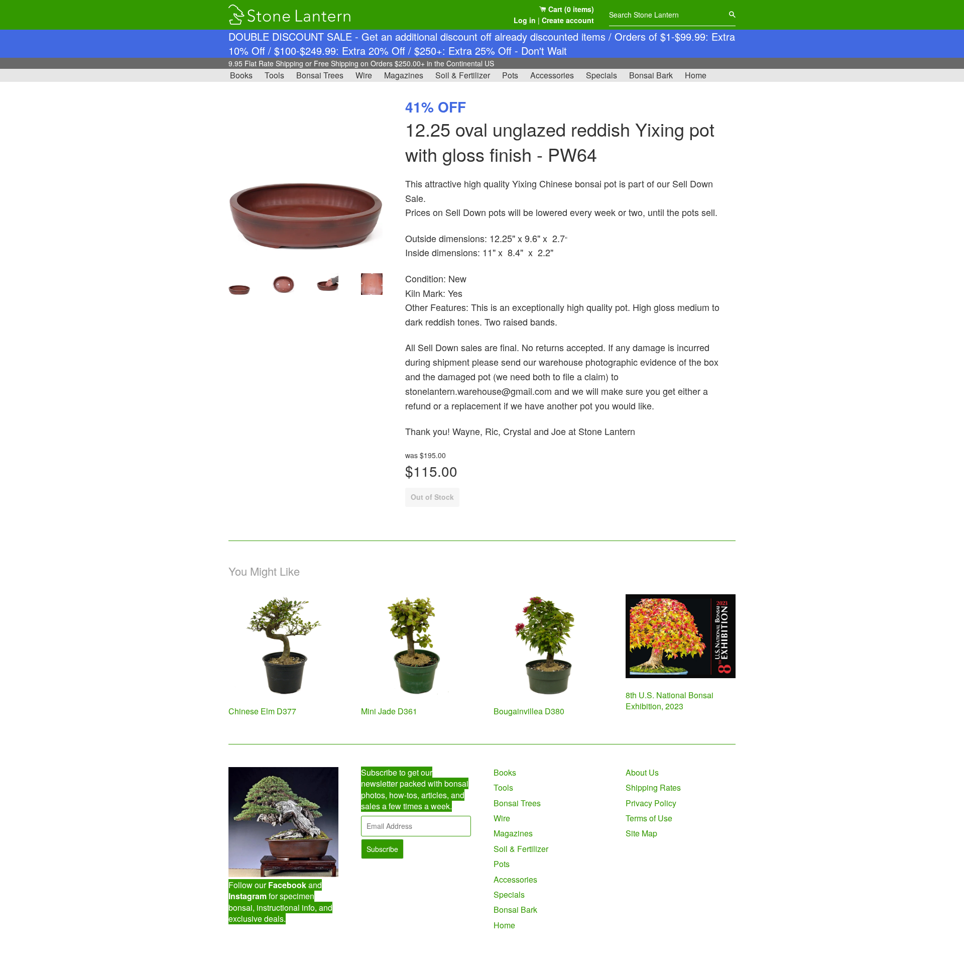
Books (241, 75)
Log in (525, 20)
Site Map (641, 833)
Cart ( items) (570, 9)
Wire (363, 75)
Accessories (552, 75)
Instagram (247, 896)
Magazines (403, 75)
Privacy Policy (651, 803)
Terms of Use (649, 818)
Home (695, 75)
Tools (274, 75)
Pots (510, 75)
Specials (601, 75)
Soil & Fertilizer (462, 75)
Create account (568, 20)
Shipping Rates (653, 787)
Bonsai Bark (651, 75)
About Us (642, 772)
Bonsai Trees (319, 75)
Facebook (287, 885)
